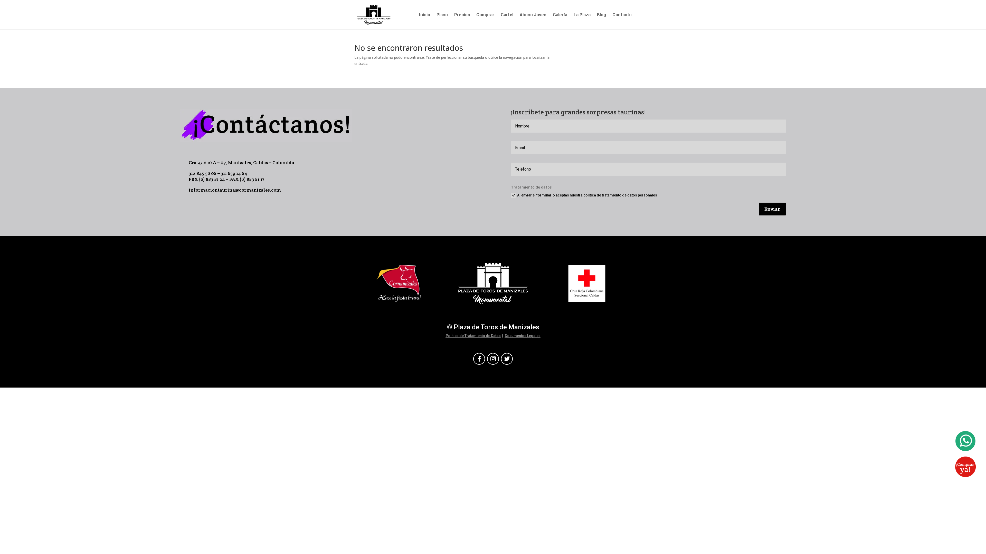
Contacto (622, 15)
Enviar (772, 209)
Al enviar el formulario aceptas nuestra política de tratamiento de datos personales (587, 195)
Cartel (507, 15)
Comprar (485, 15)
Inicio (424, 15)
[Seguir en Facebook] (479, 359)
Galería (560, 15)
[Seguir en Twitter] (507, 359)
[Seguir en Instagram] (493, 359)
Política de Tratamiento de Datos (473, 336)
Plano (442, 15)
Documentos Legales (523, 336)
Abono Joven (533, 15)
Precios (462, 15)
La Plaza (582, 15)
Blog (601, 15)
